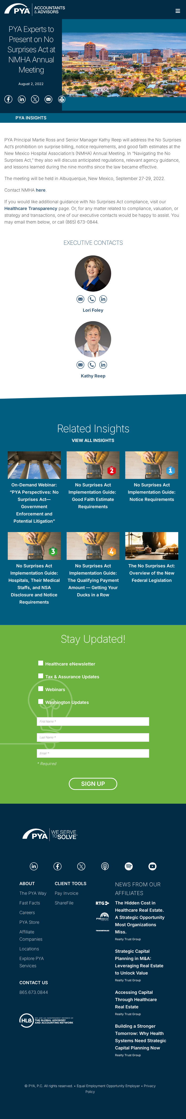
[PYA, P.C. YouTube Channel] (152, 865)
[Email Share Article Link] (48, 99)
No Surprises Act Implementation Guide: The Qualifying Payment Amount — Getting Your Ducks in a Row (93, 580)
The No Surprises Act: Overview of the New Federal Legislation (151, 573)
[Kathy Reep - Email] (81, 364)
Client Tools (70, 883)
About (27, 883)
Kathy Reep (93, 375)
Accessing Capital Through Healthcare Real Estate (136, 999)
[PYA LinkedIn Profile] (34, 865)
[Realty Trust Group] (102, 902)
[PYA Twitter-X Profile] (81, 865)
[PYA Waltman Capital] (102, 916)
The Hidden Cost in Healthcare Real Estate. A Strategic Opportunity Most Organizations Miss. (140, 917)
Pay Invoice (66, 893)
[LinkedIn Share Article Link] (21, 99)
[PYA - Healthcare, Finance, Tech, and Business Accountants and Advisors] (50, 833)
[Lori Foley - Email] (81, 298)
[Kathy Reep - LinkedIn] (103, 364)
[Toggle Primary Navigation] (178, 11)
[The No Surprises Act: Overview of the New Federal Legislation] (151, 546)
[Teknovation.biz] (102, 930)
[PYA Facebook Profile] (58, 865)
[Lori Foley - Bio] (93, 274)
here (41, 190)
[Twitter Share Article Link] (35, 99)
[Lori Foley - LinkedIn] (103, 298)
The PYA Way (32, 893)
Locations (29, 948)
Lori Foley (93, 310)
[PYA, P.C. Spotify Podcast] (129, 865)
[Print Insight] (61, 99)
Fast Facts (29, 902)
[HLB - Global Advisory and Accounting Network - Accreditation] (46, 1016)
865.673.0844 (33, 992)
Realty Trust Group (128, 939)
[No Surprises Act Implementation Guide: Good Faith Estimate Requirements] (93, 466)
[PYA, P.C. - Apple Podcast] (105, 865)
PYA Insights (31, 117)
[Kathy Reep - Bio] (93, 340)
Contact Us (33, 982)
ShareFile (64, 902)
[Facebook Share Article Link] (8, 99)
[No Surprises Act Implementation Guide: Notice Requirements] (151, 466)
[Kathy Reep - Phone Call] (92, 364)
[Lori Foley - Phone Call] (92, 298)
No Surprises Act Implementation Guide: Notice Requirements (152, 492)
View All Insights (93, 440)
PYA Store (29, 922)
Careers (27, 912)
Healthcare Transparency (30, 208)
